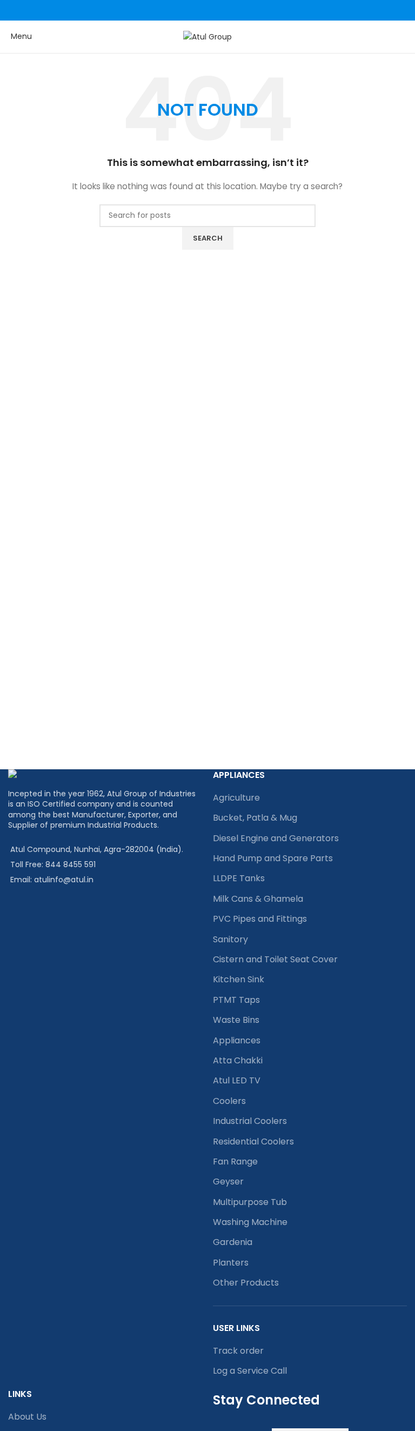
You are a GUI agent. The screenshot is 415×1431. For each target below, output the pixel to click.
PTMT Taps (236, 1000)
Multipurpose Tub (250, 1202)
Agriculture (236, 797)
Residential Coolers (253, 1141)
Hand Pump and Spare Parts (273, 858)
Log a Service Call (250, 1371)
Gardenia (232, 1242)
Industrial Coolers (250, 1121)
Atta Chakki (238, 1060)
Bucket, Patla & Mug (255, 817)
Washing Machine (250, 1222)
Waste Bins (236, 1020)
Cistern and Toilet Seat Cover (275, 959)
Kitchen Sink (238, 979)
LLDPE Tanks (239, 878)
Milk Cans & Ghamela (258, 899)
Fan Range (235, 1161)
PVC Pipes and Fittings (260, 919)
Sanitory (230, 939)
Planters (231, 1262)
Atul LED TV (236, 1080)
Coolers (229, 1101)
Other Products (246, 1282)
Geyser (228, 1181)
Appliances (236, 1040)
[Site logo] (207, 36)
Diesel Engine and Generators (276, 838)
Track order (238, 1351)
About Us (27, 1416)
